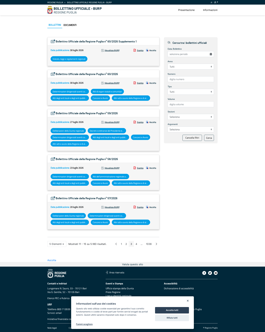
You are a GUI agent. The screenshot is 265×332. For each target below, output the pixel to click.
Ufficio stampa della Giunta (120, 288)
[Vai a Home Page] (50, 10)
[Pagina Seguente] (156, 244)
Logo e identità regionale (118, 296)
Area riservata (116, 272)
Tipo (170, 86)
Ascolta (152, 50)
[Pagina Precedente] (116, 244)
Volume (171, 99)
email (59, 313)
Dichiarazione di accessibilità (179, 288)
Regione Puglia (55, 2)
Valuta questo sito (132, 264)
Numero (171, 74)
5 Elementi (57, 244)
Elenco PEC (53, 298)
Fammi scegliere (84, 324)
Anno (170, 61)
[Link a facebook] (204, 273)
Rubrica (65, 298)
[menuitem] (186, 10)
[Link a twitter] (210, 273)
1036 (150, 244)
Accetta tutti (172, 310)
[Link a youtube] (216, 273)
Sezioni (171, 112)
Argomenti (173, 124)
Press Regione (113, 292)
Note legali (52, 327)
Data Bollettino (175, 49)
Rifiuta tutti (172, 318)
